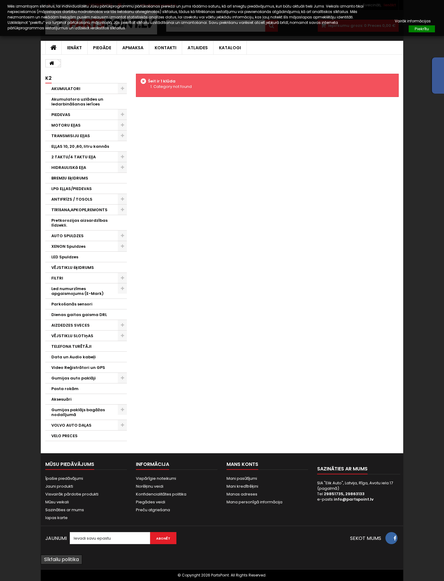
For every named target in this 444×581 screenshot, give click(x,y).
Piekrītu (422, 29)
